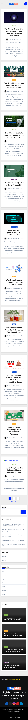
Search (4, 507)
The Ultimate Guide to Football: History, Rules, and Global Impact (14, 135)
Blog (14, 276)
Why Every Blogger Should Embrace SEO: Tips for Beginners (14, 282)
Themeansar (16, 711)
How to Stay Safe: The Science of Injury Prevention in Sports (14, 470)
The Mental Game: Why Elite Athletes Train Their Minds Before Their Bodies (12, 619)
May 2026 (4, 556)
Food (14, 324)
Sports (14, 25)
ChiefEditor (11, 39)
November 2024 (6, 560)
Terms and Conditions (14, 717)
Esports (14, 371)
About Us (7, 714)
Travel (14, 79)
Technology (14, 226)
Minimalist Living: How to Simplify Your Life (13, 540)
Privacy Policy (19, 714)
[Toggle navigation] (2, 4)
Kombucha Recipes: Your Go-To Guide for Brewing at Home (14, 330)
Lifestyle (14, 179)
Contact (13, 714)
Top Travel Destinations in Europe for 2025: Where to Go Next (14, 85)
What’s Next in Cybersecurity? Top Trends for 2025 (14, 232)
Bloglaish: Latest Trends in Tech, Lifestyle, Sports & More (14, 695)
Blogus (10, 711)
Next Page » (14, 501)
